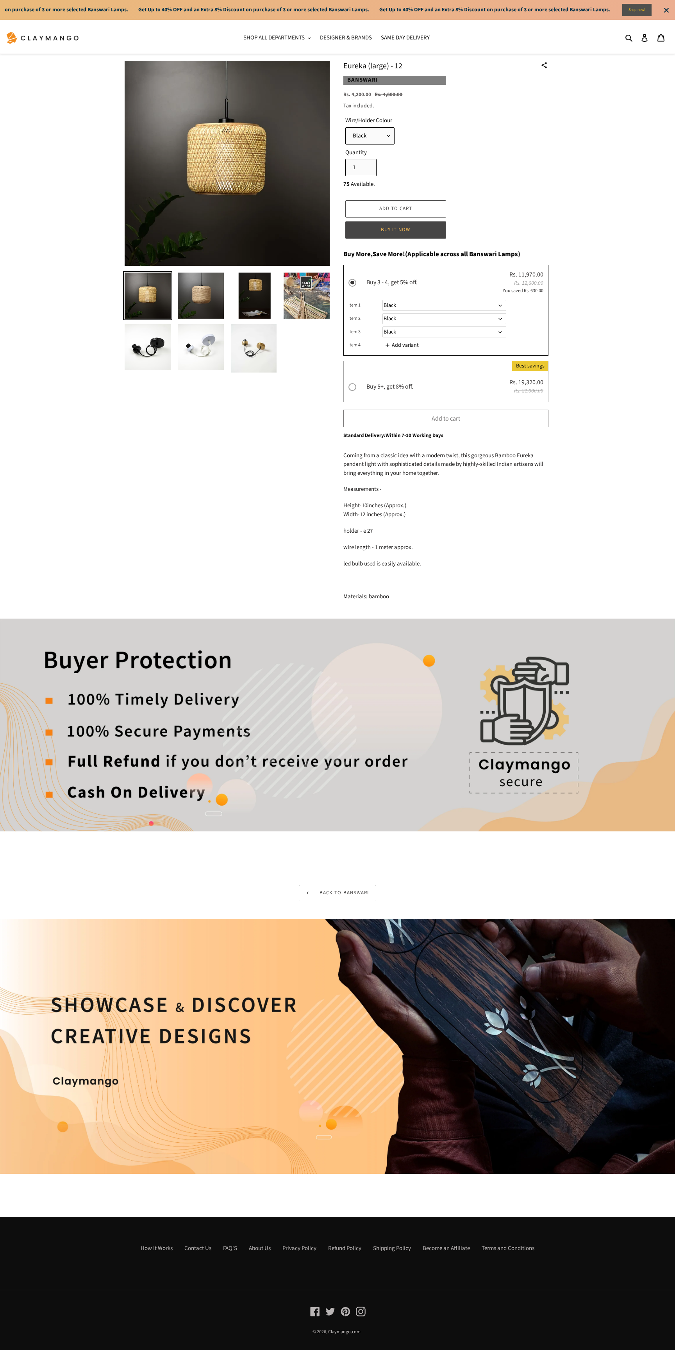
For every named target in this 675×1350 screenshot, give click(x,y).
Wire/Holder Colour (368, 120)
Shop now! (637, 9)
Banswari (362, 80)
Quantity (356, 152)
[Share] (544, 65)
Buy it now (395, 229)
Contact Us (197, 1248)
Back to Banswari (343, 892)
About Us (260, 1248)
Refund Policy (344, 1248)
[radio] (445, 311)
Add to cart (446, 418)
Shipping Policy (392, 1248)
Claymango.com (344, 1332)
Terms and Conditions (508, 1248)
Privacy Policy (299, 1248)
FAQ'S (230, 1248)
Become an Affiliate (446, 1248)
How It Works (157, 1248)
